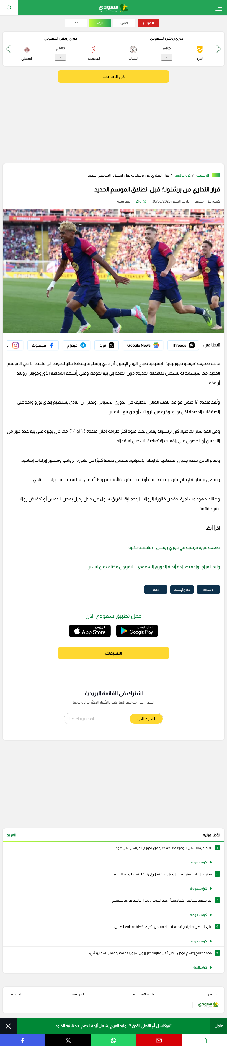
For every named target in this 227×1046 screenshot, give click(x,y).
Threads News (186, 344)
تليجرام (85, 344)
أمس (124, 23)
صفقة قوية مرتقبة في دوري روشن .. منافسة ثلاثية (174, 547)
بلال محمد (203, 201)
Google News (151, 344)
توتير (114, 344)
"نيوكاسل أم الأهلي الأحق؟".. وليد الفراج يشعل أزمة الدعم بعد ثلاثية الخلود (113, 1026)
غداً (76, 23)
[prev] (218, 49)
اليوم (100, 23)
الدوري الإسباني (182, 589)
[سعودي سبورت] (113, 7)
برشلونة (208, 589)
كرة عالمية (183, 175)
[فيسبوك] (43, 345)
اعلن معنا (77, 994)
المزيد (11, 835)
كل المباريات (113, 76)
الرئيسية (202, 175)
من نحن (212, 994)
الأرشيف (16, 994)
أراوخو (155, 589)
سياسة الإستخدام (145, 994)
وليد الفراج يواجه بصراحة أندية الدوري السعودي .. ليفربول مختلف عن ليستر (154, 566)
